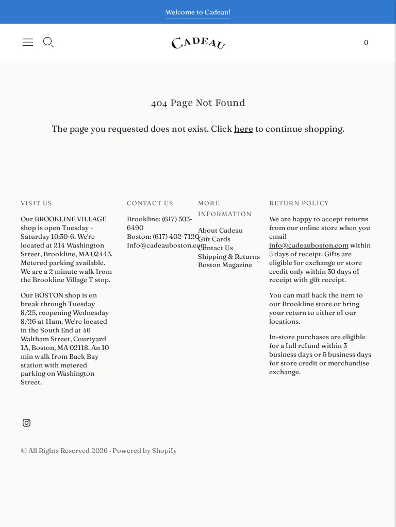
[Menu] (28, 42)
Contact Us (215, 247)
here (243, 128)
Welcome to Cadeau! (198, 12)
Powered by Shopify (144, 450)
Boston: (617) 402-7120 (163, 236)
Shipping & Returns (229, 256)
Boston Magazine (225, 264)
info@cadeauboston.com (309, 245)
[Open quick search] (48, 42)
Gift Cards (214, 239)
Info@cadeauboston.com (167, 245)
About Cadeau (220, 230)
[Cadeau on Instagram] (26, 424)
